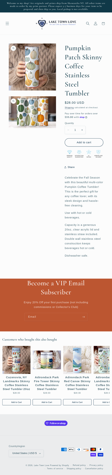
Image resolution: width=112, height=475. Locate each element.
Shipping (69, 107)
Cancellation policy (94, 468)
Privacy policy (96, 465)
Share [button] (71, 167)
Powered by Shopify (59, 465)
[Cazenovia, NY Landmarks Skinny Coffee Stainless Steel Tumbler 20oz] (16, 359)
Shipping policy (74, 468)
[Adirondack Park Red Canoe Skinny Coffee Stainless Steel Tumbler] (77, 359)
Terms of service (55, 468)
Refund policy (79, 465)
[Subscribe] (83, 317)
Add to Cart (16, 402)
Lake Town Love (41, 465)
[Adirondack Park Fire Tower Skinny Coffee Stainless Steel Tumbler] (47, 359)
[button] (7, 23)
